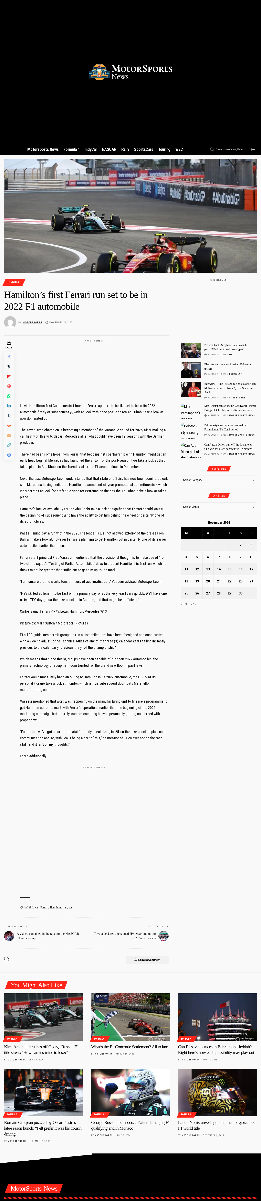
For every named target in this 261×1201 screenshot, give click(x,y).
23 (240, 581)
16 (240, 569)
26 (197, 593)
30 (240, 593)
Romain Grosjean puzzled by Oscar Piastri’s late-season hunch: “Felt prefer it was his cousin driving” (42, 1128)
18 (186, 581)
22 (229, 581)
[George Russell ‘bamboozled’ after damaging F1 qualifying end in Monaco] (130, 1092)
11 (186, 569)
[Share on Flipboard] (9, 376)
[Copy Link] (9, 445)
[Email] (9, 435)
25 (186, 593)
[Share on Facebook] (9, 357)
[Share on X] (9, 367)
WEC (231, 354)
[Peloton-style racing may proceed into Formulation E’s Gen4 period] (191, 431)
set (70, 907)
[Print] (9, 455)
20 (208, 581)
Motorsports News (242, 415)
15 (229, 569)
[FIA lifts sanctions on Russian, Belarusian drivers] (191, 370)
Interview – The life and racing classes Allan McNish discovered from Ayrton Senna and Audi (230, 388)
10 (251, 557)
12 (197, 569)
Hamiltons (56, 907)
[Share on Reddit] (9, 425)
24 (251, 581)
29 (229, 593)
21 (219, 581)
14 (219, 569)
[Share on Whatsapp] (9, 396)
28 (219, 593)
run (65, 907)
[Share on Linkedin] (9, 406)
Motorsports (32, 322)
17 (251, 569)
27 (208, 593)
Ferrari (44, 907)
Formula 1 (14, 282)
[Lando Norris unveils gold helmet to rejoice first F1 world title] (217, 1092)
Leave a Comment (149, 960)
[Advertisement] (94, 369)
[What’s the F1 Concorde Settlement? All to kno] (130, 1017)
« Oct (184, 604)
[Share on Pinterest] (9, 386)
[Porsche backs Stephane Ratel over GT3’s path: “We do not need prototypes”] (191, 350)
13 (208, 569)
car (37, 907)
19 (197, 581)
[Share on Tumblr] (9, 415)
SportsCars (237, 397)
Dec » (193, 604)
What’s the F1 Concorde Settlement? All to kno (129, 1046)
